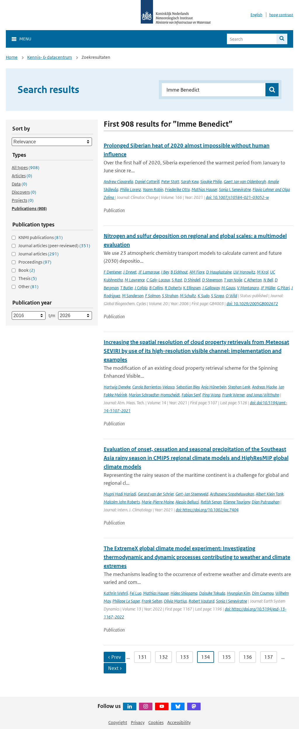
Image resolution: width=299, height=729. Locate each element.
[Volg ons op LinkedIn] (130, 706)
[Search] (282, 39)
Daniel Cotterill (147, 181)
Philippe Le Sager (126, 601)
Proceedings (34, 262)
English (256, 14)
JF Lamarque (148, 272)
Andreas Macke (264, 387)
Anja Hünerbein (213, 387)
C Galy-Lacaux (158, 280)
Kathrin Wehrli (116, 593)
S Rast (177, 280)
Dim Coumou (263, 593)
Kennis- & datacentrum (49, 57)
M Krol (262, 272)
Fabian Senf (191, 395)
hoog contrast (281, 14)
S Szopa (217, 295)
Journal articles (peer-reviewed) (54, 245)
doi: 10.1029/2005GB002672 (252, 303)
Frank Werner (233, 395)
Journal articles (38, 254)
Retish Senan (211, 502)
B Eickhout (179, 272)
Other (28, 286)
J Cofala (141, 287)
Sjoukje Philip (211, 181)
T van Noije (233, 280)
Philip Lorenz (130, 189)
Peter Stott (170, 181)
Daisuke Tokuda (212, 593)
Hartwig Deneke (117, 387)
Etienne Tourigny (236, 502)
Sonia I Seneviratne (231, 601)
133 (184, 657)
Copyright (117, 722)
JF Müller (268, 287)
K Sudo (203, 295)
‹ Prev (114, 657)
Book (26, 270)
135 (226, 657)
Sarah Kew (190, 181)
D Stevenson (212, 280)
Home (12, 57)
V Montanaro (248, 287)
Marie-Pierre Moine (158, 502)
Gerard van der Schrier (156, 494)
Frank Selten (152, 601)
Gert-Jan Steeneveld (191, 494)
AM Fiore (197, 272)
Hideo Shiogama (184, 593)
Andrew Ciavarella (118, 181)
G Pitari (283, 287)
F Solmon (152, 295)
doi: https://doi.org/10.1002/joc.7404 (207, 510)
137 (268, 657)
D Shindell (192, 280)
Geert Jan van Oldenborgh (245, 181)
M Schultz (188, 295)
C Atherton (253, 280)
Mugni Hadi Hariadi (120, 494)
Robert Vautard (201, 601)
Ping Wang (211, 395)
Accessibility (179, 722)
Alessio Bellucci (187, 502)
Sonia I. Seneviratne (235, 189)
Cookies (156, 722)
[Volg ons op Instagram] (146, 706)
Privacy (138, 722)
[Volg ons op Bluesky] (178, 706)
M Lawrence (135, 280)
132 (163, 657)
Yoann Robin (153, 189)
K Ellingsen (192, 287)
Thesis (27, 278)
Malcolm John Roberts (122, 502)
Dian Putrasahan (265, 502)
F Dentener (112, 272)
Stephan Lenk (239, 387)
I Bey (165, 272)
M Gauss (228, 287)
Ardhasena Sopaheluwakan (232, 494)
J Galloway (211, 287)
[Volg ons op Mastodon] (194, 706)
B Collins (156, 287)
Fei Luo (135, 593)
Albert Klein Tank (270, 494)
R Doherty (173, 287)
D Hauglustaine (219, 272)
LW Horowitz (244, 272)
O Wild (231, 295)
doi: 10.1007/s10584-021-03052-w (237, 197)
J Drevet (130, 272)
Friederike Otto (177, 189)
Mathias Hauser (204, 189)
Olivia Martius (175, 601)
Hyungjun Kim (238, 593)
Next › (115, 668)
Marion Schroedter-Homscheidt (154, 395)
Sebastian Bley (187, 387)
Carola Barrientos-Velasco (153, 387)
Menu (25, 39)
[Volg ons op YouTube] (162, 706)
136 (247, 657)
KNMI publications (40, 237)
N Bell (268, 280)
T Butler (126, 287)
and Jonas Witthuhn (262, 395)
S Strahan (170, 295)
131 (142, 657)
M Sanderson (132, 295)
